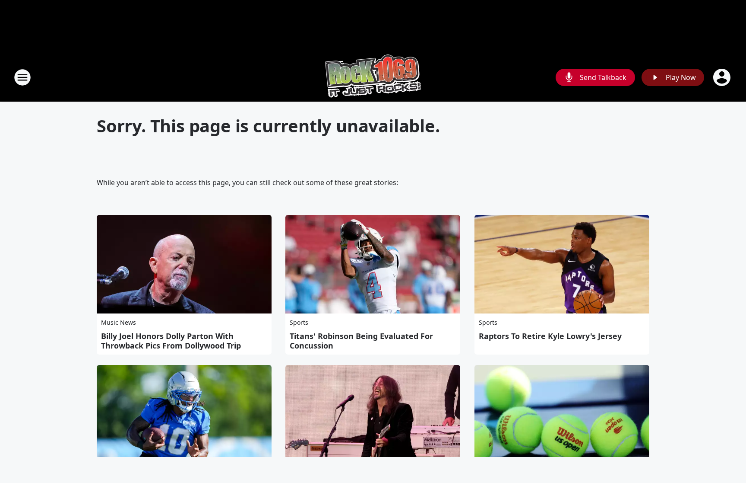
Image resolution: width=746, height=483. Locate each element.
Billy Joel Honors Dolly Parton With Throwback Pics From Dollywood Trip (171, 340)
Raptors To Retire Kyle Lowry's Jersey (550, 336)
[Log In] (722, 77)
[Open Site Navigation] (22, 77)
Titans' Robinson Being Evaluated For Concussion (361, 340)
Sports (299, 322)
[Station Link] (373, 77)
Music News (118, 322)
